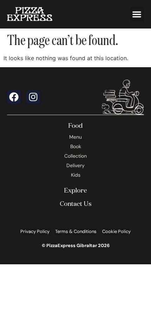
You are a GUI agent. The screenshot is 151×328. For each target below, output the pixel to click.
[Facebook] (14, 97)
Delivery (75, 165)
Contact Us (76, 203)
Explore (75, 190)
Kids (75, 175)
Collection (75, 156)
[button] (137, 14)
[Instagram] (33, 97)
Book (75, 146)
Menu (75, 137)
